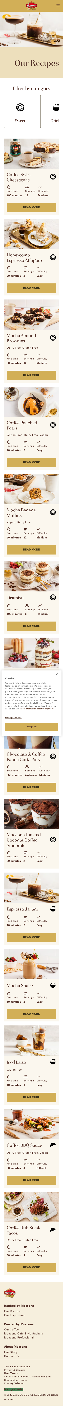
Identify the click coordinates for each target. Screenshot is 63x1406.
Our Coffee (11, 1329)
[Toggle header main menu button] (58, 5)
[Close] (56, 674)
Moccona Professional (19, 1337)
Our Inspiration (14, 1315)
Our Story (10, 1352)
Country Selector (14, 1383)
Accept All (32, 727)
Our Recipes (12, 1311)
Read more (31, 207)
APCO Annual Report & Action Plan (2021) (28, 1377)
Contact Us (11, 1356)
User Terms (11, 1373)
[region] (31, 703)
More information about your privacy (36, 709)
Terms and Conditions (17, 1367)
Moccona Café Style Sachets (23, 1333)
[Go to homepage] (31, 6)
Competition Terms (15, 1380)
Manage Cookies (13, 1389)
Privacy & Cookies (14, 1370)
